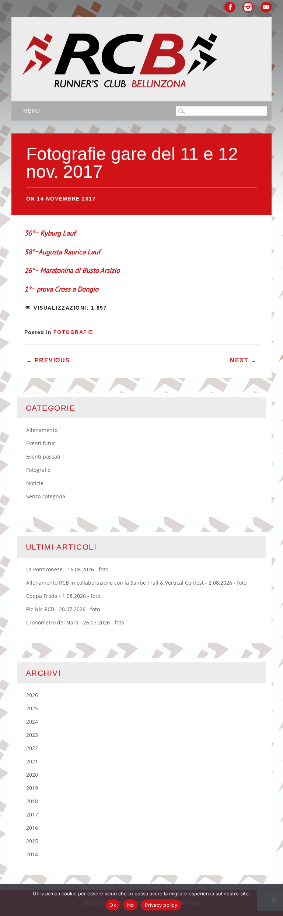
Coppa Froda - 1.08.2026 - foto (63, 595)
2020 (32, 774)
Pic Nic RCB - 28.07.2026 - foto (63, 609)
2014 (32, 854)
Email (266, 7)
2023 (32, 734)
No (130, 905)
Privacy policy (161, 905)
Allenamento (41, 429)
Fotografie (73, 332)
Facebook (229, 7)
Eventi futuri (41, 443)
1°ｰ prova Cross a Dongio (61, 289)
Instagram (248, 7)
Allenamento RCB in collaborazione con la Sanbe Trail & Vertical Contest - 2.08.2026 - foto (136, 582)
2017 (32, 814)
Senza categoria (45, 496)
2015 (32, 840)
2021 (32, 761)
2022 (32, 748)
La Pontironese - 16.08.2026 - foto (67, 569)
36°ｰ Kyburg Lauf (50, 233)
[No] (273, 900)
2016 (32, 827)
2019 (32, 787)
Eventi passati (43, 456)
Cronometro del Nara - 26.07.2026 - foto (75, 622)
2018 (32, 801)
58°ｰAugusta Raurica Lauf (62, 251)
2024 (32, 721)
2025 (32, 708)
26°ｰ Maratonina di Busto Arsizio (72, 270)
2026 (32, 695)
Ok (112, 905)
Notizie (34, 483)
